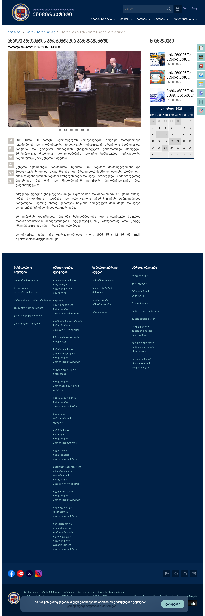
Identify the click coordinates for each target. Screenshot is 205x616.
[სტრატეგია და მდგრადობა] (201, 111)
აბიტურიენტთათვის (26, 280)
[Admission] (201, 93)
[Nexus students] (201, 57)
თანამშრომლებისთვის (29, 307)
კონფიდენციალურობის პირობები (91, 606)
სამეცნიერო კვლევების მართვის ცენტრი (66, 385)
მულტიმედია (140, 303)
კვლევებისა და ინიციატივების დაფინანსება (141, 363)
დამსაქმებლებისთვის (28, 315)
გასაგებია (172, 604)
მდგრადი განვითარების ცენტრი (62, 418)
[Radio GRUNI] (201, 102)
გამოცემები (139, 283)
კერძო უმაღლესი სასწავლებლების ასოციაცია (143, 347)
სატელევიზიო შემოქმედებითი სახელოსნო (142, 330)
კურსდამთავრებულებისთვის (32, 300)
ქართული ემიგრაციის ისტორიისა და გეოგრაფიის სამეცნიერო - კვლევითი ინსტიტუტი (67, 475)
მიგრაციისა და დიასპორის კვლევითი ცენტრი (65, 511)
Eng (194, 8)
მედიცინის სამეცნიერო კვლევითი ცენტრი (65, 454)
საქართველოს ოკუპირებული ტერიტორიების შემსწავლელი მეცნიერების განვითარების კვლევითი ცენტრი (65, 536)
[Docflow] (201, 48)
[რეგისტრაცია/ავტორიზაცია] (178, 9)
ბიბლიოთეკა (140, 275)
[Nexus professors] (201, 66)
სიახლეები (162, 41)
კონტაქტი (191, 596)
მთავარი (14, 32)
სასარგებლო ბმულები (146, 311)
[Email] (201, 75)
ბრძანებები (99, 312)
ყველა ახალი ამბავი (40, 32)
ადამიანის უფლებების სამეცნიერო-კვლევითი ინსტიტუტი (67, 325)
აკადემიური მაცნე (143, 318)
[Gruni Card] (201, 84)
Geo (185, 8)
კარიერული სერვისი (27, 323)
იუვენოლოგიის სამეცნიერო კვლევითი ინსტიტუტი (66, 495)
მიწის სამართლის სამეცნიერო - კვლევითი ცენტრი (65, 402)
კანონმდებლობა (103, 280)
